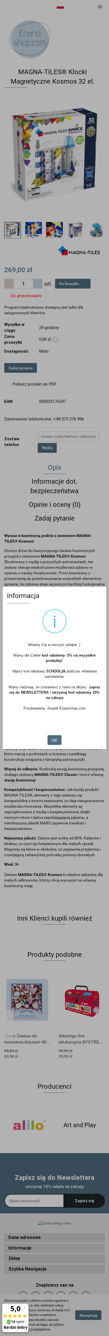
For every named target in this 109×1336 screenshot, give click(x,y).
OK (54, 740)
